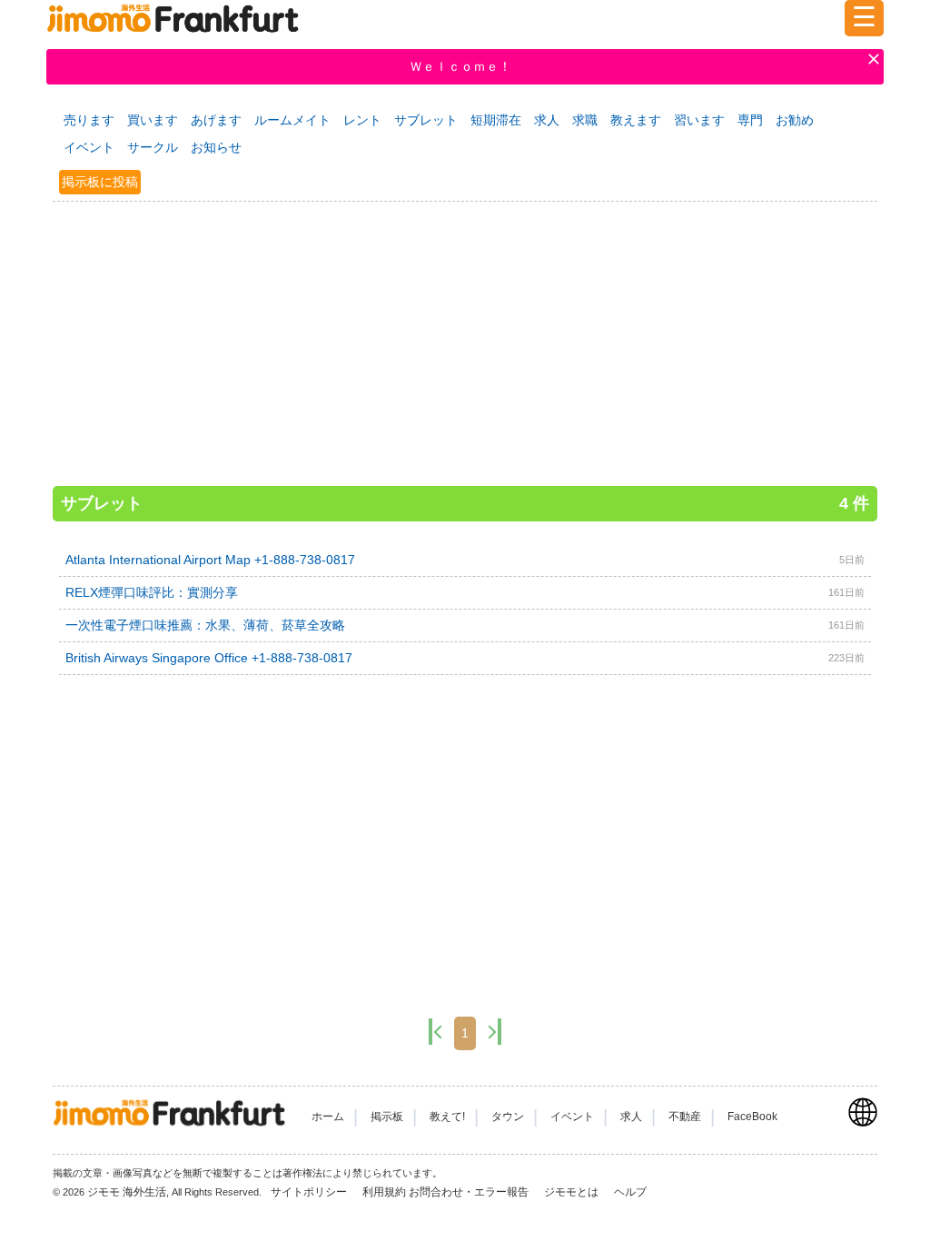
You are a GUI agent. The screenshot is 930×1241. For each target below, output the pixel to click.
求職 (585, 120)
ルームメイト (292, 120)
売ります (89, 120)
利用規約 (384, 1192)
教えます (635, 120)
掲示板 (387, 1116)
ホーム (328, 1116)
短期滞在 (495, 120)
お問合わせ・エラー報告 (470, 1192)
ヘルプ (630, 1192)
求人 (546, 120)
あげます (216, 120)
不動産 (684, 1116)
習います (699, 120)
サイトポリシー (310, 1192)
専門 (750, 120)
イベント (89, 147)
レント (362, 120)
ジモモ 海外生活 (126, 1192)
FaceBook (752, 1116)
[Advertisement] (465, 335)
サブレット (426, 120)
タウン (507, 1116)
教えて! (447, 1116)
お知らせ (216, 147)
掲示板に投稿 (100, 181)
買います (152, 120)
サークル (152, 147)
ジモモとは (572, 1192)
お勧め (795, 120)
